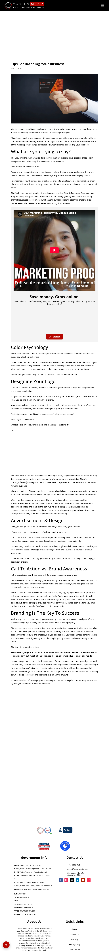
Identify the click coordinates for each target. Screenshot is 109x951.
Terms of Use (74, 949)
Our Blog (74, 939)
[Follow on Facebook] (61, 880)
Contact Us (74, 934)
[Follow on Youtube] (83, 880)
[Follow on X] (72, 880)
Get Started (54, 336)
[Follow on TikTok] (89, 880)
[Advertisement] (54, 454)
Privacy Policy (74, 944)
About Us (74, 929)
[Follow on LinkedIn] (77, 880)
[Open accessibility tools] (6, 944)
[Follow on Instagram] (66, 880)
